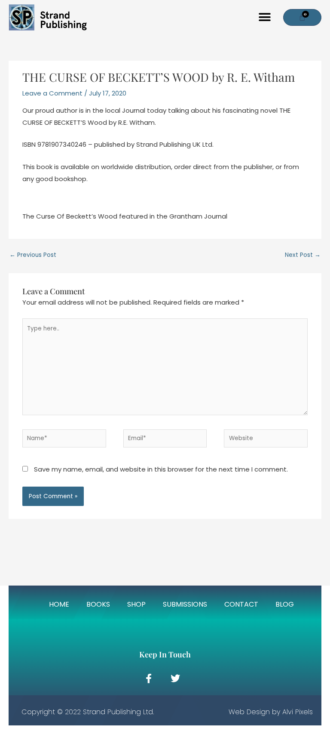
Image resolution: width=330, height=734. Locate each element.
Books (98, 604)
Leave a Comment (52, 93)
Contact (241, 604)
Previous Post (32, 255)
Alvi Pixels (297, 712)
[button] (265, 17)
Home (59, 604)
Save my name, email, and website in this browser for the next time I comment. (161, 469)
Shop (136, 604)
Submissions (185, 604)
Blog (284, 604)
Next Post (303, 255)
